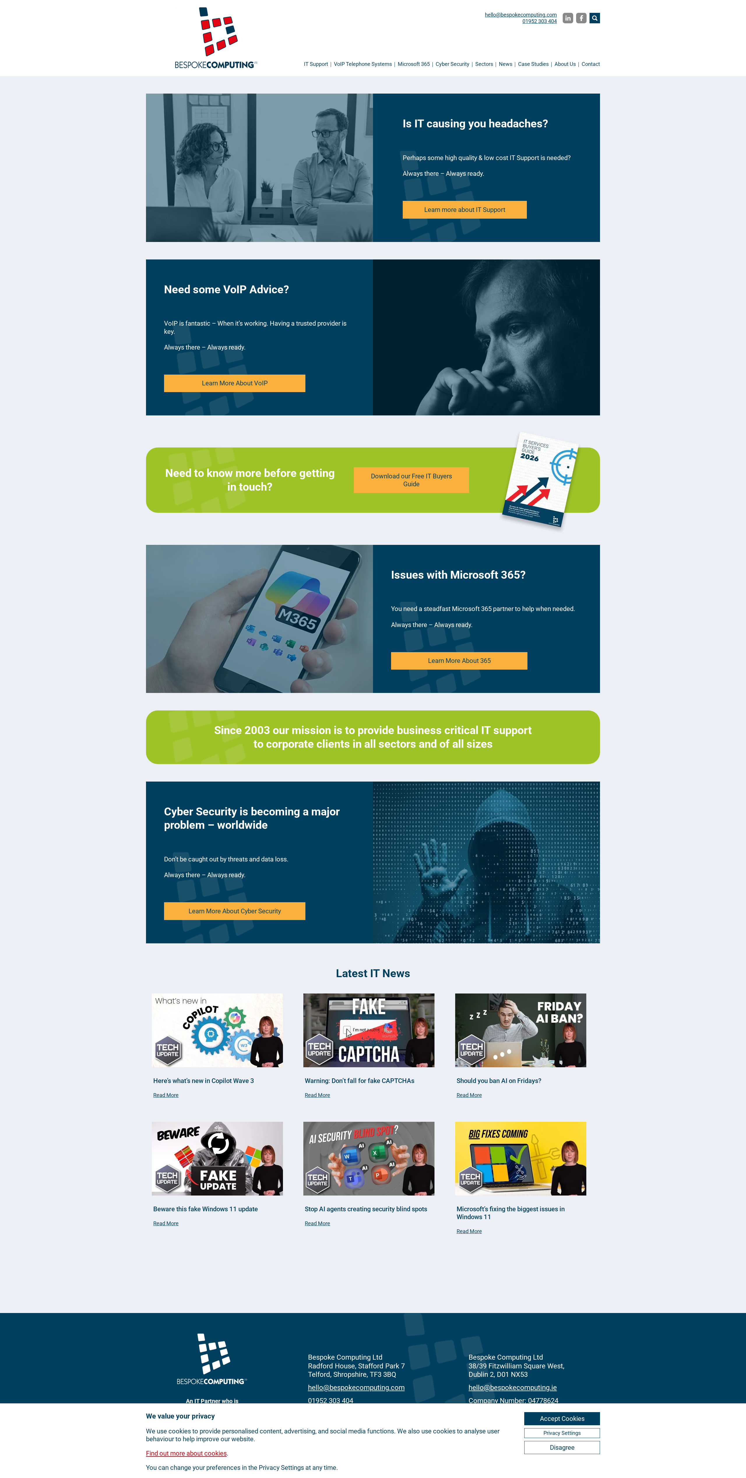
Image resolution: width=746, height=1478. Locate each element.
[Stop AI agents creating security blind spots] (368, 1159)
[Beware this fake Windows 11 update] (217, 1159)
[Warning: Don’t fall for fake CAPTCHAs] (368, 1031)
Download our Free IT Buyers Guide (411, 480)
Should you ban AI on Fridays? (499, 1080)
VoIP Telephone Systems (363, 64)
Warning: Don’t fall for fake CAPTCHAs (359, 1080)
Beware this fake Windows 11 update (205, 1209)
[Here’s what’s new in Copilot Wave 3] (217, 1031)
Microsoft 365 (414, 64)
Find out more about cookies (186, 1453)
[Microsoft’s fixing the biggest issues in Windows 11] (520, 1159)
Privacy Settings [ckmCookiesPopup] (562, 1433)
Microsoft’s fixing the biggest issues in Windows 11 (511, 1213)
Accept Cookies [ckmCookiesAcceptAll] (562, 1418)
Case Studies (533, 64)
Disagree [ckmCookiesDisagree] (562, 1447)
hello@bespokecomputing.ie (513, 1388)
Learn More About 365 (459, 660)
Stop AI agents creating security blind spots (366, 1209)
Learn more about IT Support (464, 209)
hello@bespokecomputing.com (521, 15)
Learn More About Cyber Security (235, 911)
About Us (565, 64)
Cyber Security (452, 64)
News (505, 64)
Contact (591, 64)
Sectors (484, 64)
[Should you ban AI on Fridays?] (520, 1031)
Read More (166, 1095)
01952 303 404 (539, 21)
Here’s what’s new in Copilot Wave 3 (203, 1080)
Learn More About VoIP (235, 383)
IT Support (316, 64)
